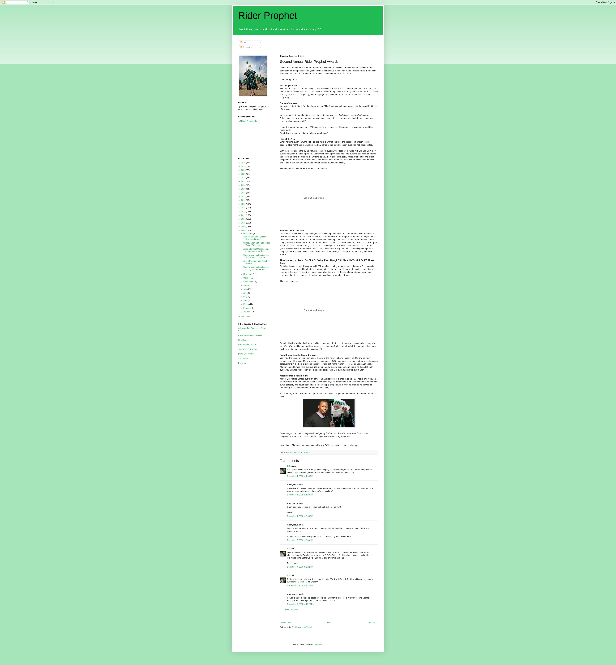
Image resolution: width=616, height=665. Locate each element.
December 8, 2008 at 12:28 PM (300, 604)
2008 (243, 230)
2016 (243, 200)
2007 (243, 316)
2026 (243, 163)
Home (329, 622)
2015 (243, 204)
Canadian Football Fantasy (250, 335)
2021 (243, 181)
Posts (244, 42)
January (247, 312)
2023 (243, 174)
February (247, 308)
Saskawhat (243, 358)
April (245, 300)
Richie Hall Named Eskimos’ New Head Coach (255, 238)
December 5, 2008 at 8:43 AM (300, 540)
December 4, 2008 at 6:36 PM (300, 516)
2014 (243, 208)
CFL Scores (243, 340)
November (248, 274)
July (245, 289)
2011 (243, 219)
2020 (243, 185)
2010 (243, 223)
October (247, 278)
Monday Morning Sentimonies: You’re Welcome (256, 244)
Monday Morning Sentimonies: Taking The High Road (256, 268)
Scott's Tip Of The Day (247, 349)
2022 (243, 178)
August (246, 285)
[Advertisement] (338, 616)
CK (288, 466)
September (248, 282)
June (245, 293)
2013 (243, 211)
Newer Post (286, 622)
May (245, 297)
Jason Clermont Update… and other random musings (256, 250)
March (246, 304)
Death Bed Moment (246, 354)
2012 (243, 215)
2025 (243, 166)
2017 (243, 196)
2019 (243, 189)
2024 (243, 170)
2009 (243, 226)
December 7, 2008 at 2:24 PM (300, 585)
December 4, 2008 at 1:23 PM (300, 495)
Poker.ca (242, 363)
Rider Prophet (267, 15)
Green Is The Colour (247, 345)
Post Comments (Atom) (302, 627)
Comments (247, 47)
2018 (243, 193)
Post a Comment (291, 610)
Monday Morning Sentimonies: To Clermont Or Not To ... (256, 256)
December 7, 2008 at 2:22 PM (300, 567)
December (248, 233)
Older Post (372, 622)
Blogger (319, 644)
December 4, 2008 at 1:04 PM (300, 476)
